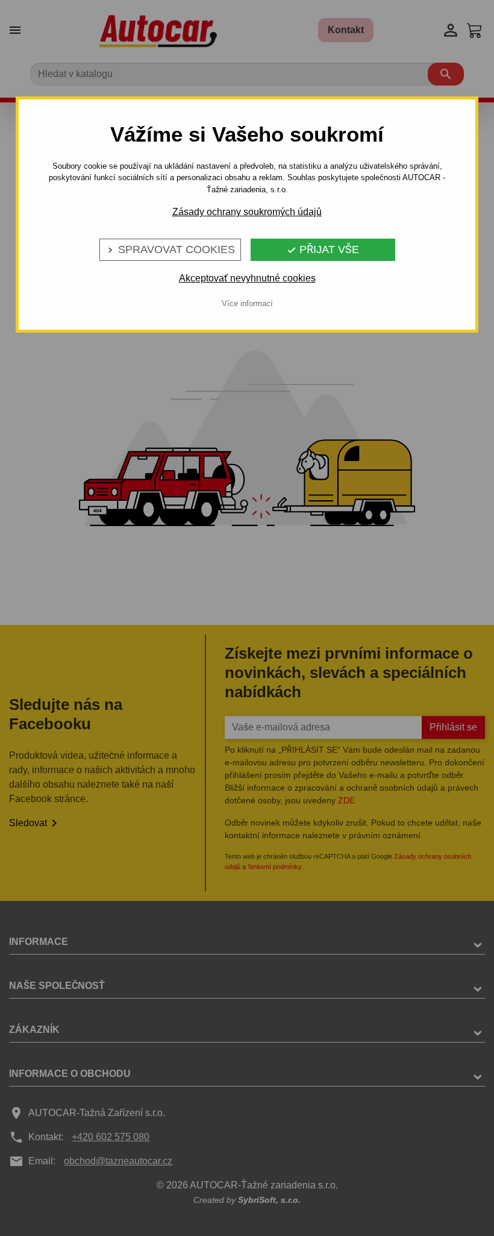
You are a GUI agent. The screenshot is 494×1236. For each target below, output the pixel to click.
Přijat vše (323, 249)
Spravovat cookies (170, 249)
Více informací (247, 303)
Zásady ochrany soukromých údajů (247, 212)
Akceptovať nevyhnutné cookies (247, 278)
